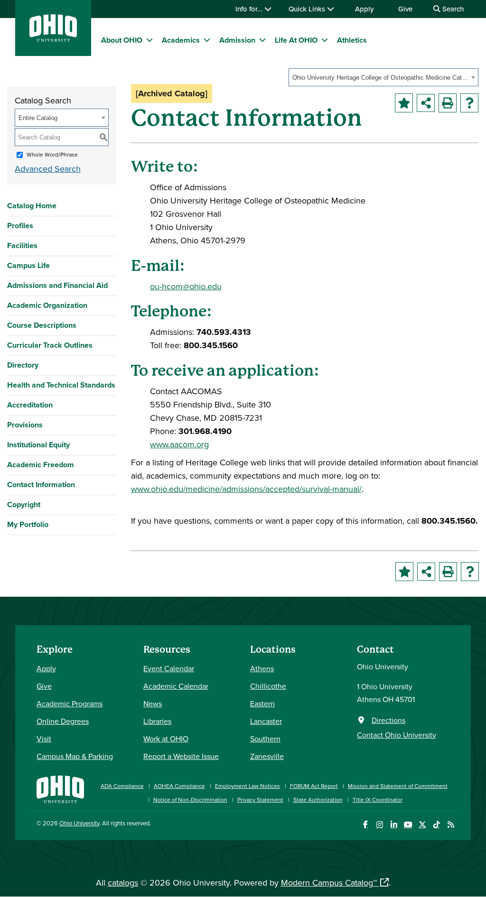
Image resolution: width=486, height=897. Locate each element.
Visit (44, 738)
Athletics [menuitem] (352, 40)
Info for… (249, 9)
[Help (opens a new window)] (469, 102)
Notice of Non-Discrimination (190, 799)
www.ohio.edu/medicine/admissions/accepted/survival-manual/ (246, 489)
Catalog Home (31, 205)
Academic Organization (47, 305)
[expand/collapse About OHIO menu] (149, 40)
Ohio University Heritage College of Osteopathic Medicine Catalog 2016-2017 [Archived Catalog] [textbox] (380, 77)
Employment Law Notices (247, 786)
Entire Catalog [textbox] (38, 117)
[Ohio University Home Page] (60, 788)
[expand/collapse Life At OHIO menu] (324, 40)
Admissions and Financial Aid (57, 285)
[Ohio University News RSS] (451, 825)
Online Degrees (63, 721)
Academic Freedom (40, 464)
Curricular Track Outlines (50, 345)
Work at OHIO (165, 738)
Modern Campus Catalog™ (329, 882)
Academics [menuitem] (181, 40)
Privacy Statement (260, 799)
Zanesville (267, 756)
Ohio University (79, 823)
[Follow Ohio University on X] (422, 825)
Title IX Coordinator (377, 799)
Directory (22, 365)
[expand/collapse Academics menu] (207, 40)
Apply (364, 9)
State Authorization (318, 799)
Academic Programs (70, 703)
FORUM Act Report (314, 786)
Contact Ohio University (396, 735)
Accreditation (30, 404)
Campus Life (28, 265)
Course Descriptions (41, 325)
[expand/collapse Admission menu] (262, 40)
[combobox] (383, 77)
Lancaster (266, 721)
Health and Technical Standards (61, 384)
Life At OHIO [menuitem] (296, 40)
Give (405, 9)
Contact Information (41, 484)
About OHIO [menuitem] (121, 40)
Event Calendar (168, 668)
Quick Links (308, 9)
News (152, 703)
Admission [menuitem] (237, 40)
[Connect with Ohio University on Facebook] (365, 825)
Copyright (23, 504)
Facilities (22, 245)
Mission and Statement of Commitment (398, 786)
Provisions (25, 424)
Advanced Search (48, 169)
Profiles (20, 225)
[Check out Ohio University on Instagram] (379, 825)
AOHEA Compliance (179, 786)
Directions (388, 720)
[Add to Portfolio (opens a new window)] (404, 102)
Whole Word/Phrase (52, 154)
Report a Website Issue (181, 756)
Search (452, 9)
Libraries (157, 721)
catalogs (123, 882)
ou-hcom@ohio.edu (186, 286)
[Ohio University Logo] (53, 39)
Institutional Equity (38, 444)
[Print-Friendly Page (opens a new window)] (448, 102)
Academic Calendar (175, 686)
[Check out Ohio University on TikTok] (436, 825)
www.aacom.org (179, 444)
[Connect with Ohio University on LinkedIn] (394, 825)
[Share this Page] (426, 103)
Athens (262, 668)
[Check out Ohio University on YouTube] (408, 825)
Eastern (262, 703)
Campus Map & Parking (75, 756)
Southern (265, 738)
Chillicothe (268, 686)
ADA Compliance (122, 786)
